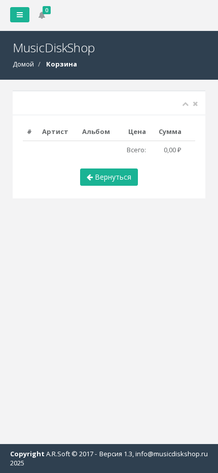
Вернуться (112, 177)
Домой (23, 64)
